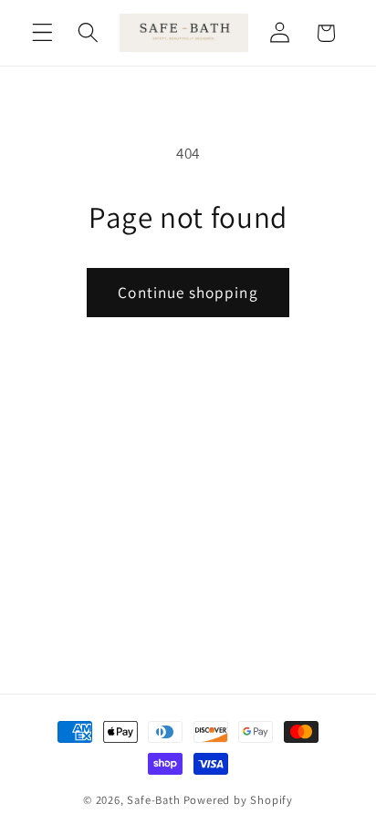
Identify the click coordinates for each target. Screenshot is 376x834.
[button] (42, 33)
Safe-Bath (153, 800)
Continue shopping (188, 292)
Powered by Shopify (238, 800)
